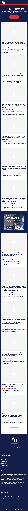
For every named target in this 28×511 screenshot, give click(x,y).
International (5, 203)
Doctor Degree (5, 388)
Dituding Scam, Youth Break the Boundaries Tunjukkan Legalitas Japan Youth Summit (12, 254)
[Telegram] (15, 509)
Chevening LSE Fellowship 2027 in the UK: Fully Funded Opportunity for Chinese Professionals (13, 354)
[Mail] (12, 509)
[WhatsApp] (22, 509)
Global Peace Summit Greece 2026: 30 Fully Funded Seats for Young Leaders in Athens (13, 137)
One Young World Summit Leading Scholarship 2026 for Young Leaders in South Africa (13, 43)
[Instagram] (6, 509)
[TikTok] (18, 509)
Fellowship (4, 109)
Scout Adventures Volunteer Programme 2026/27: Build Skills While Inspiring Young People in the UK (13, 415)
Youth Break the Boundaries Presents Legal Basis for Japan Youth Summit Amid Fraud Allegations (13, 200)
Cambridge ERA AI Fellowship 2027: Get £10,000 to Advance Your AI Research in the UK (14, 168)
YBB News (4, 79)
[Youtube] (25, 509)
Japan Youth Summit (7, 292)
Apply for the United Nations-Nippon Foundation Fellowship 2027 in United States (13, 106)
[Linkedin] (9, 509)
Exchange (4, 47)
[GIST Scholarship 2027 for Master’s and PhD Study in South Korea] (14, 374)
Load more (13, 429)
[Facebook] (3, 509)
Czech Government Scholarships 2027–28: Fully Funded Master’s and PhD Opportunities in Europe (13, 75)
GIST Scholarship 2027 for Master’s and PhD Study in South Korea (14, 385)
